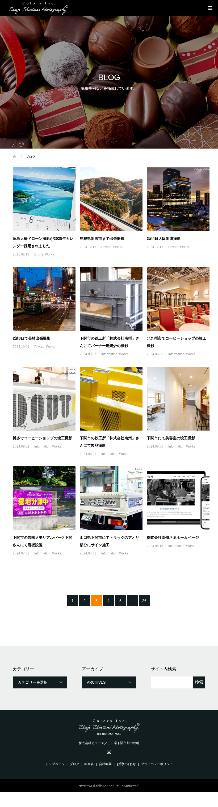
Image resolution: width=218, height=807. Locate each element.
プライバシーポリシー (157, 764)
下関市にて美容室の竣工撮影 (171, 438)
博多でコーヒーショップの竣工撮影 (42, 438)
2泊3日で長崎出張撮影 (32, 338)
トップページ (55, 764)
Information (109, 354)
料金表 (89, 764)
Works (49, 254)
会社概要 (105, 764)
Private (106, 247)
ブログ (74, 764)
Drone (38, 254)
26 (144, 600)
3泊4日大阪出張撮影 (164, 238)
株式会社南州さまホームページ (173, 537)
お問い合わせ (126, 764)
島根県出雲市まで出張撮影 (102, 238)
